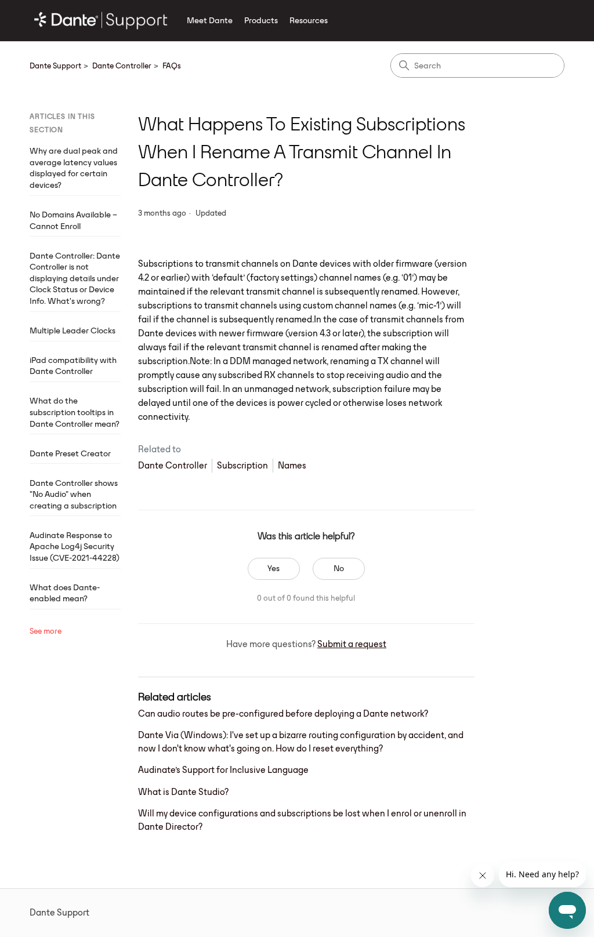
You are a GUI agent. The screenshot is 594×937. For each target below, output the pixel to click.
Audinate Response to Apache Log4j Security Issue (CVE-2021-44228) (74, 546)
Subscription (242, 465)
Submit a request (351, 643)
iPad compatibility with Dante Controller (73, 366)
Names (292, 465)
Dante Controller (121, 65)
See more (45, 630)
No (339, 568)
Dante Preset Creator (70, 453)
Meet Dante (210, 20)
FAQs (171, 65)
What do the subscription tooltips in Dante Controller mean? (74, 411)
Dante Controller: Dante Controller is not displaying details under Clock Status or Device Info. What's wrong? (75, 278)
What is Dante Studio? (183, 791)
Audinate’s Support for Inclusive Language (223, 769)
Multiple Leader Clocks (72, 330)
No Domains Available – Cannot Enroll (73, 220)
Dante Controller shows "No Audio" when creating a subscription (74, 494)
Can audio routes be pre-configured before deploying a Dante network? (283, 713)
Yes (273, 568)
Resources (308, 20)
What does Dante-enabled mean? (65, 593)
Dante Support (55, 65)
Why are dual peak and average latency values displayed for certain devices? (74, 168)
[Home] (101, 20)
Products (261, 20)
